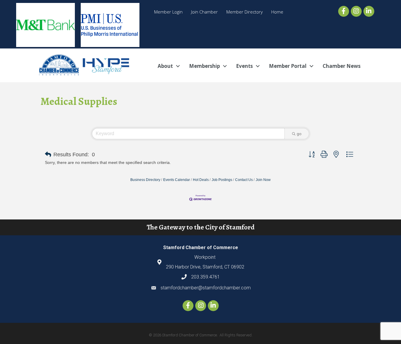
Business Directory (145, 180)
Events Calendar (176, 180)
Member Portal (287, 66)
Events (244, 66)
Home (277, 12)
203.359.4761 (205, 277)
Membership (204, 66)
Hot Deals (201, 180)
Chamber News (341, 66)
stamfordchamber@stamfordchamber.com (206, 288)
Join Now (263, 180)
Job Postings (222, 180)
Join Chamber (204, 12)
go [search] (299, 133)
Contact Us (244, 180)
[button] (48, 154)
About (165, 66)
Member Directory (244, 12)
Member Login (168, 12)
